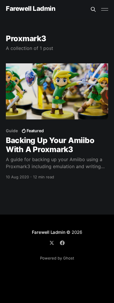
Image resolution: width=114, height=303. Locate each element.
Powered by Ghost (57, 258)
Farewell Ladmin (30, 9)
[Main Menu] (104, 9)
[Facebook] (62, 243)
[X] (51, 243)
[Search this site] (93, 9)
